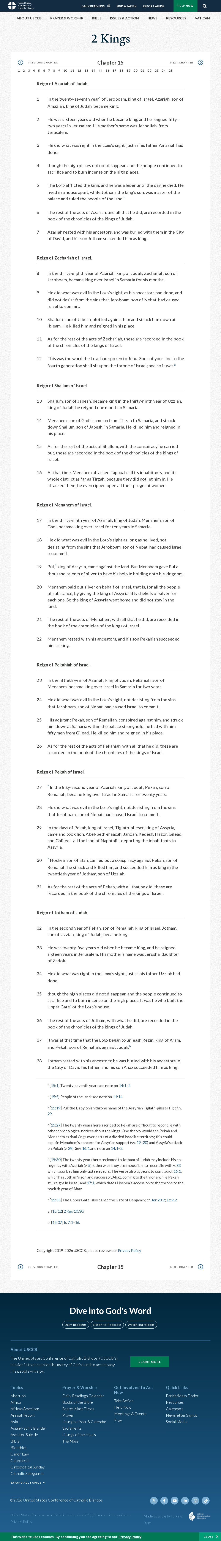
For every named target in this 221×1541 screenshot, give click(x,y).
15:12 (57, 1211)
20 (136, 70)
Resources (175, 1402)
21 (143, 70)
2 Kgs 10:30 (73, 1211)
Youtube (174, 1501)
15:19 (55, 1108)
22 (150, 70)
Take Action (123, 1400)
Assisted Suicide (24, 1434)
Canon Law (20, 1454)
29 (49, 1113)
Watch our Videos (141, 1324)
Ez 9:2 (172, 1200)
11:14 (117, 1096)
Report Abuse (153, 6)
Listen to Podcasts (107, 1324)
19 (128, 70)
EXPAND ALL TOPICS (26, 1482)
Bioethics (19, 1447)
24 (164, 70)
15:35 (55, 1200)
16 (107, 70)
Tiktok (206, 1501)
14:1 (122, 1085)
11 (72, 70)
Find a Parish (127, 6)
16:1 (86, 1148)
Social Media (177, 1421)
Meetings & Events (130, 1413)
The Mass (70, 1441)
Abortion (18, 1395)
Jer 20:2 (158, 1200)
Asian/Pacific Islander (28, 1428)
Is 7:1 (68, 1222)
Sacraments (72, 1428)
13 (86, 70)
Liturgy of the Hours (79, 1434)
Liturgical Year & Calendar (84, 1421)
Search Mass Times (78, 1408)
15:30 (55, 1159)
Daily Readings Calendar (110, 6)
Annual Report (23, 1415)
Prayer (68, 1415)
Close (209, 1536)
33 (178, 1165)
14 (93, 70)
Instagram (195, 1501)
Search (204, 5)
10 (65, 70)
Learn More (150, 1362)
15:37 (57, 1222)
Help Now (185, 5)
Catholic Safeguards (27, 1473)
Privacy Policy (129, 1250)
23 (157, 70)
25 (171, 70)
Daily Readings (93, 6)
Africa (16, 1402)
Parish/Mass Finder (182, 1395)
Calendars (174, 1408)
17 (114, 70)
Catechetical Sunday (28, 1467)
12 (79, 70)
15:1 (54, 1085)
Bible (15, 1441)
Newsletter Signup (181, 1415)
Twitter (154, 1501)
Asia (14, 1421)
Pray (118, 1420)
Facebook (164, 1501)
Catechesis (20, 1460)
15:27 (55, 1125)
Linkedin (185, 1501)
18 (122, 70)
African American (25, 1408)
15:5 (54, 1096)
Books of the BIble (77, 1402)
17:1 (90, 1182)
